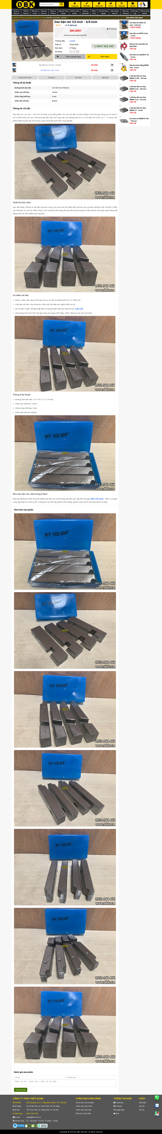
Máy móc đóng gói (126, 12)
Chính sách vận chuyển (85, 1103)
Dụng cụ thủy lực (16, 12)
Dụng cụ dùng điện (85, 12)
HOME (16, 17)
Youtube (118, 1106)
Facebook (119, 1103)
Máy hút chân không (63, 12)
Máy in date (94, 12)
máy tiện (79, 309)
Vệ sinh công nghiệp (103, 12)
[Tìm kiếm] (61, 3)
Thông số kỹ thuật (24, 77)
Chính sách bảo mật (83, 1110)
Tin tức (141, 1110)
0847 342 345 (105, 46)
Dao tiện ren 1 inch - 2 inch (50, 70)
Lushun (72, 41)
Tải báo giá (112, 29)
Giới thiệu (142, 1103)
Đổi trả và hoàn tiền (83, 1113)
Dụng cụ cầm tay (44, 12)
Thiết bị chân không (74, 12)
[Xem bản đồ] (156, 1113)
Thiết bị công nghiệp (144, 12)
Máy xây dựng (35, 12)
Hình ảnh (78, 77)
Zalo (117, 1113)
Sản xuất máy (135, 12)
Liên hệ (141, 1106)
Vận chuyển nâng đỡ (115, 12)
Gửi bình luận (21, 1090)
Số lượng (58, 52)
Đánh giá (105, 77)
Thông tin (51, 77)
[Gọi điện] (156, 1097)
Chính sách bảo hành (84, 1106)
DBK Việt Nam (97, 499)
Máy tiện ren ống (39, 17)
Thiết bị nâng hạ (26, 12)
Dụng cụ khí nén (53, 12)
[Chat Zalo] (156, 1105)
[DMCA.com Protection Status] (31, 1126)
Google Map (119, 1110)
